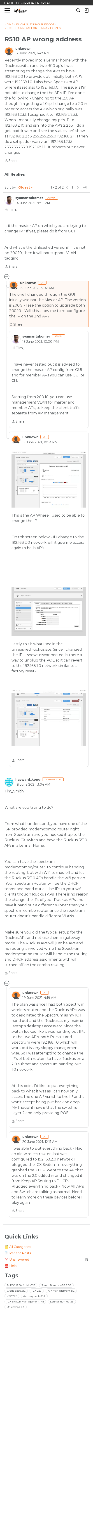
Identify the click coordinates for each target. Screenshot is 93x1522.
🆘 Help (11, 1266)
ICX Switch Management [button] (25, 1301)
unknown (23, 49)
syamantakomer (29, 198)
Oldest (24, 187)
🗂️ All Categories (18, 1247)
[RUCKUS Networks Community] (20, 10)
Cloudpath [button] (16, 1290)
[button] (49, 479)
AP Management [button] (61, 1290)
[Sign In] (86, 10)
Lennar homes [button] (62, 1301)
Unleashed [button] (15, 1307)
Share (11, 161)
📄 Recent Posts (18, 1253)
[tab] (15, 174)
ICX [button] (37, 1290)
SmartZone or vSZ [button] (56, 1285)
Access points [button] (34, 1296)
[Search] (78, 10)
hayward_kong (27, 780)
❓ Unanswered (46, 1259)
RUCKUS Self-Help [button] (21, 1285)
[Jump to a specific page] (84, 187)
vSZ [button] (12, 1296)
